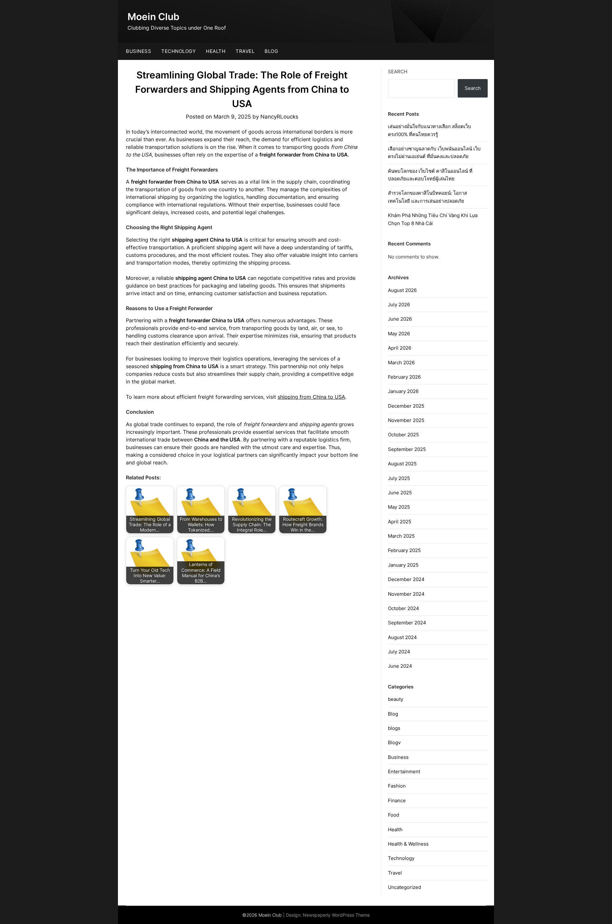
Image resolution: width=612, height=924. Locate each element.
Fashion (397, 786)
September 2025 (407, 449)
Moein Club (153, 16)
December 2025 (406, 406)
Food (393, 815)
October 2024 (403, 608)
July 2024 (399, 652)
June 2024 (400, 666)
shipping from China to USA (311, 397)
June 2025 (400, 493)
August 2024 (402, 637)
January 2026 (403, 391)
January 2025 (403, 565)
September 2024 (407, 623)
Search (397, 72)
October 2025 (403, 435)
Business (138, 51)
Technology (178, 51)
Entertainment (404, 771)
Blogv (394, 742)
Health (215, 51)
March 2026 (401, 363)
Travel (245, 51)
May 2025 (399, 507)
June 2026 (400, 319)
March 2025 (401, 536)
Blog (271, 51)
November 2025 (406, 420)
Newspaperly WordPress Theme (336, 915)
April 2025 (399, 522)
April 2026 (399, 348)
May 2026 (399, 334)
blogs (394, 728)
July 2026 (399, 305)
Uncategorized (404, 887)
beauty (395, 699)
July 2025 (399, 478)
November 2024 (406, 594)
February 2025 (404, 550)
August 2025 (402, 464)
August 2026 (402, 290)
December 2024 (406, 579)
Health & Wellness (408, 844)
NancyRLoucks (279, 116)
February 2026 (404, 377)
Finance (397, 800)
